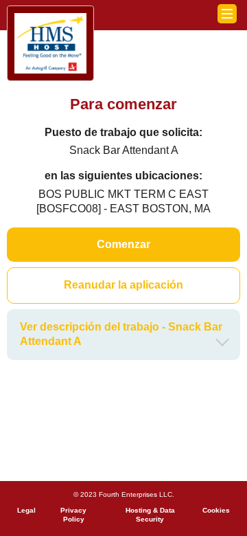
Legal (26, 510)
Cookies (216, 510)
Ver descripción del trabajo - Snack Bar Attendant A (121, 334)
